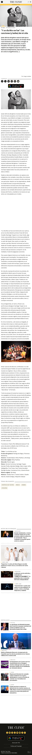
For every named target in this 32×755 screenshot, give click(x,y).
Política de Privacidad (16, 746)
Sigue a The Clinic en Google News (16, 86)
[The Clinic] (3, 2)
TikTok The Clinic (22, 733)
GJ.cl (29, 752)
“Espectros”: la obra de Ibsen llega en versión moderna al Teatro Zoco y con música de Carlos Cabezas (14, 565)
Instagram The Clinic (12, 733)
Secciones (30, 1)
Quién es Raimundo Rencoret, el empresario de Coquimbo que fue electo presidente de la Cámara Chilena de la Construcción (15, 653)
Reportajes (17, 531)
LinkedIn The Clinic (20, 733)
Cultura (3, 27)
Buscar (28, 1)
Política (13, 622)
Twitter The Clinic (7, 733)
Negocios (4, 650)
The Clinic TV (17, 733)
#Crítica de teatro (8, 485)
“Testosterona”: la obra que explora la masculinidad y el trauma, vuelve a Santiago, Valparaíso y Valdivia (22, 588)
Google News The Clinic (25, 733)
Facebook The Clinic (10, 733)
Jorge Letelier (27, 76)
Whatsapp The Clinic (15, 733)
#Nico (18, 485)
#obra (24, 485)
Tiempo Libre (5, 562)
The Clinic (7, 751)
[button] (2, 81)
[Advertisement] (16, 212)
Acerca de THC (16, 742)
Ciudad (12, 672)
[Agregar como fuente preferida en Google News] (16, 738)
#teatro (4, 488)
